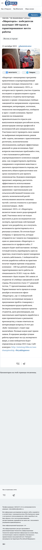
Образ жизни (29, 9)
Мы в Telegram (6, 9)
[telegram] (25, 363)
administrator (25, 46)
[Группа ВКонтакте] (11, 72)
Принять (34, 15)
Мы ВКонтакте (18, 9)
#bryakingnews (22, 350)
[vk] (18, 363)
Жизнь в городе (10, 38)
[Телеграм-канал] (31, 72)
